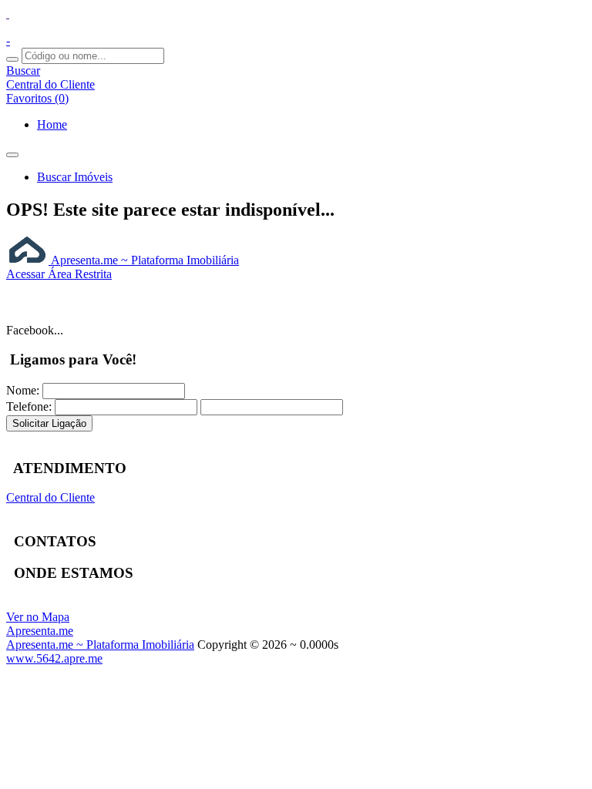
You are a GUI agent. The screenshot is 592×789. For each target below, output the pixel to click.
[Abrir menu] (12, 150)
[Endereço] (7, 13)
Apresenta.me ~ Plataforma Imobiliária (144, 260)
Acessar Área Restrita (59, 273)
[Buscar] (12, 59)
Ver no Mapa (37, 616)
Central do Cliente (50, 497)
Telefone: (29, 406)
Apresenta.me (39, 630)
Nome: (22, 390)
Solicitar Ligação (49, 423)
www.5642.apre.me (54, 658)
